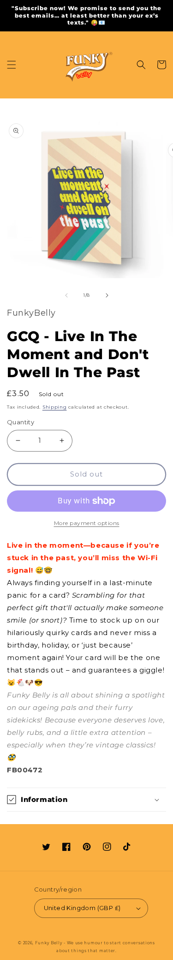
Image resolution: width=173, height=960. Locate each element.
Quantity (20, 422)
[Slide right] (107, 295)
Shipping (54, 407)
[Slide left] (66, 295)
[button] (11, 65)
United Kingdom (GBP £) (82, 907)
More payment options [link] (86, 523)
